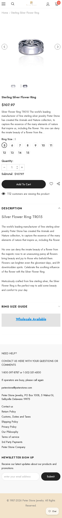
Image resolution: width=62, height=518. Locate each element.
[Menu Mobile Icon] (3, 4)
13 (12, 153)
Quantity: (7, 161)
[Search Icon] (12, 4)
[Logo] (31, 3)
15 (27, 153)
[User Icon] (48, 4)
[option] (31, 46)
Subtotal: (7, 174)
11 (51, 145)
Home (5, 13)
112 (9, 194)
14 (19, 153)
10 (43, 145)
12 (4, 153)
